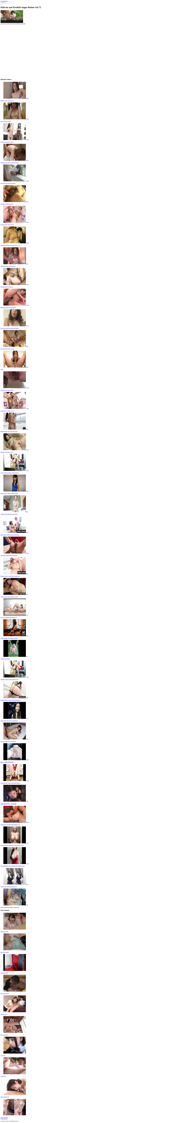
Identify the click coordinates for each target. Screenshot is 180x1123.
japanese (9, 23)
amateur (2, 23)
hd (11, 23)
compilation (17, 23)
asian (5, 23)
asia (21, 23)
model (23, 23)
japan (13, 23)
